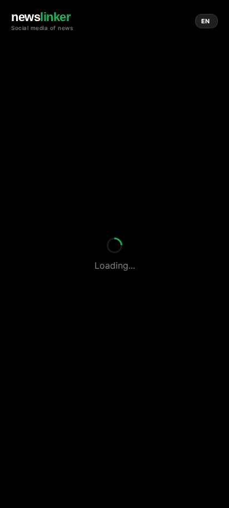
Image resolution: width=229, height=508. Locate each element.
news (41, 17)
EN (205, 21)
